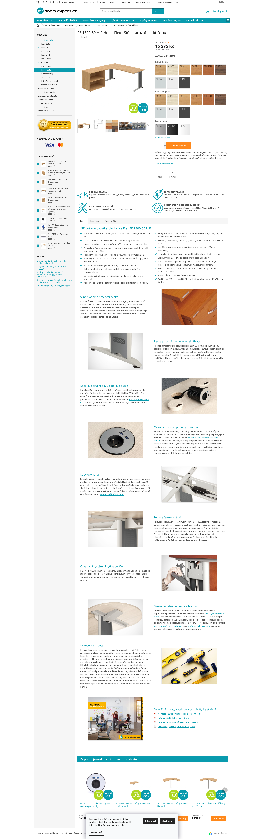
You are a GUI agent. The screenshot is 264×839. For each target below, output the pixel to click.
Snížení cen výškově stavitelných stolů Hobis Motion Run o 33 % (54, 281)
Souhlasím (167, 820)
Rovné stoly (46, 66)
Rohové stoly (46, 70)
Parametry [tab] (94, 221)
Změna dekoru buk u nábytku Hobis (53, 286)
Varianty (182, 818)
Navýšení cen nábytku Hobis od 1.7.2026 (51, 268)
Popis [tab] (82, 221)
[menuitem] (45, 20)
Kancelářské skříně (46, 88)
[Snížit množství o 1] (165, 147)
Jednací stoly (47, 77)
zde (122, 825)
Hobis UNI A (45, 51)
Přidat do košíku (180, 145)
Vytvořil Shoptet (221, 833)
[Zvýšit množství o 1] (165, 143)
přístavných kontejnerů (199, 625)
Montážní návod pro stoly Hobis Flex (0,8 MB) (179, 713)
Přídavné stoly (47, 73)
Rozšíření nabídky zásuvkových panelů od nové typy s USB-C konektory (51, 274)
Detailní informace (162, 163)
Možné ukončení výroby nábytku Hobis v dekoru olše (52, 262)
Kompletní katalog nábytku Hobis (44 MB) (178, 722)
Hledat (158, 11)
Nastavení (96, 832)
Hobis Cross (46, 58)
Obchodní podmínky (144, 2)
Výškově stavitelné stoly (48, 96)
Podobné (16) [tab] (110, 221)
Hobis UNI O (45, 55)
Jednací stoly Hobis (49, 85)
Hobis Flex (45, 62)
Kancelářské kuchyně (47, 110)
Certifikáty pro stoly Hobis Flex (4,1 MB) (176, 726)
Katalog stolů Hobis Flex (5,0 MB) (173, 718)
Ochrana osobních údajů (169, 2)
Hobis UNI (45, 47)
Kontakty (126, 2)
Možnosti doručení (163, 138)
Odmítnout (150, 820)
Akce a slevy (89, 2)
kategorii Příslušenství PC (112, 494)
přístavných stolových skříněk (168, 625)
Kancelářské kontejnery (48, 92)
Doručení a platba (108, 2)
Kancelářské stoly (45, 40)
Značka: (83, 37)
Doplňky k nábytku (45, 103)
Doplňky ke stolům (45, 99)
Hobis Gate (45, 44)
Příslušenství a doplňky (51, 81)
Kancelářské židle (45, 107)
